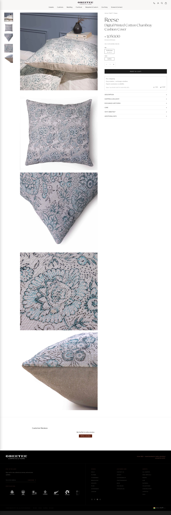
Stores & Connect (116, 7)
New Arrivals (146, 474)
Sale (143, 494)
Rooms (144, 477)
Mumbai (93, 474)
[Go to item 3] (8, 37)
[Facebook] (94, 499)
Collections (146, 486)
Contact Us (120, 472)
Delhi (93, 472)
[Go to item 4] (8, 48)
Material (145, 483)
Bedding (69, 7)
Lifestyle (145, 491)
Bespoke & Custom (91, 7)
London (93, 491)
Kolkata (93, 483)
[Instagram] (92, 499)
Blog (118, 483)
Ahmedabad (95, 488)
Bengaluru (94, 480)
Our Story (104, 7)
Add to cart (136, 71)
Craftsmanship (122, 480)
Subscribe (31, 480)
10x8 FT (111, 13)
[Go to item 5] (8, 58)
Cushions (60, 7)
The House (120, 486)
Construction (147, 488)
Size (143, 480)
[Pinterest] (97, 499)
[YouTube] (100, 499)
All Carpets (146, 472)
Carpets (51, 7)
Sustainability (121, 477)
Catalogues (121, 488)
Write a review (85, 436)
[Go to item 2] (8, 27)
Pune (92, 486)
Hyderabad (94, 477)
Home (106, 13)
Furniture (79, 7)
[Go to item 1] (8, 17)
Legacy (119, 474)
